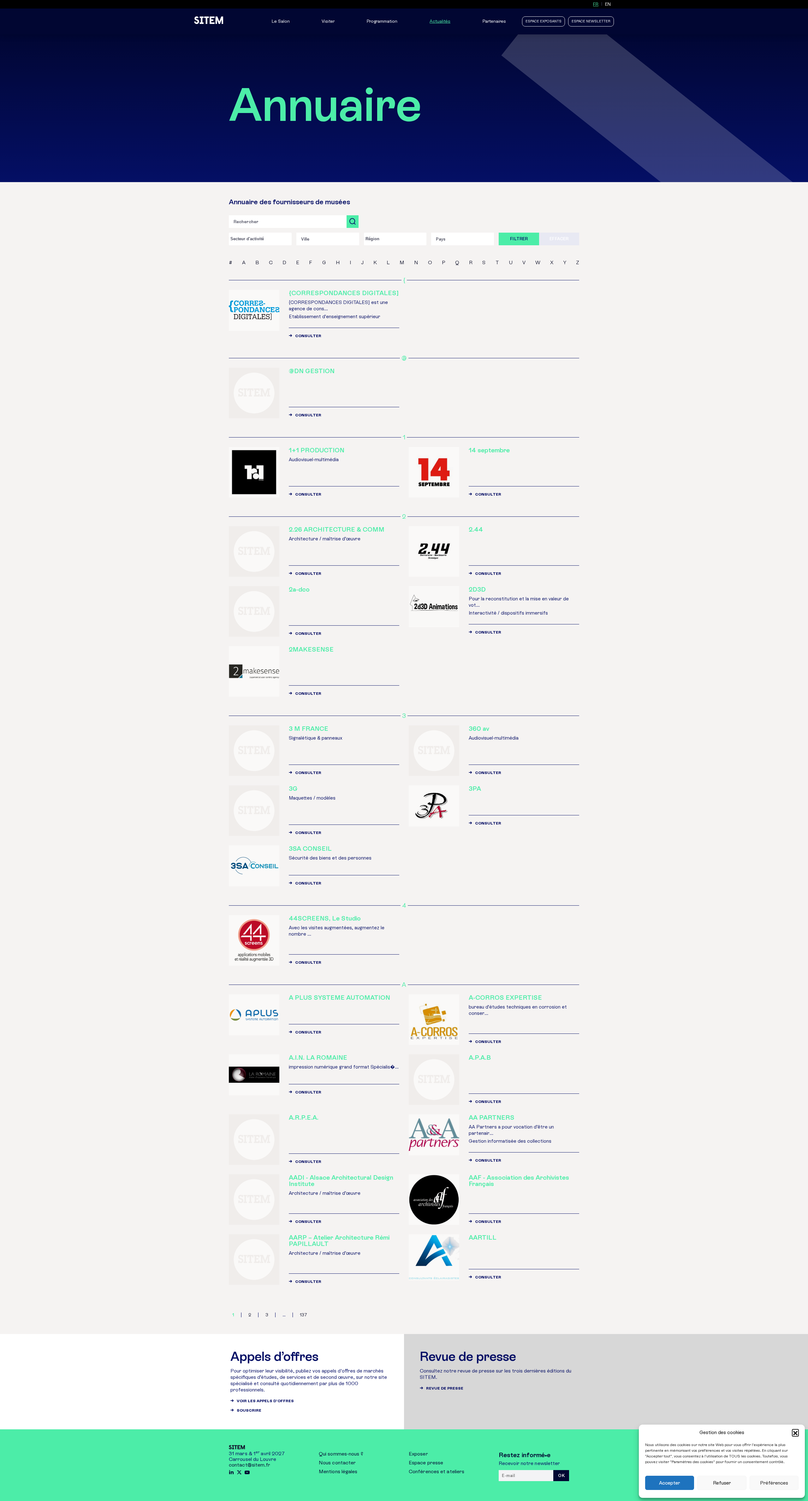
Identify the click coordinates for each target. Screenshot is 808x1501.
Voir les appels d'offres (265, 1401)
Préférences (774, 1483)
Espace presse (426, 1463)
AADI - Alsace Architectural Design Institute (341, 1181)
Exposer (418, 1454)
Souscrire (249, 1410)
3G (293, 788)
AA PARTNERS (491, 1117)
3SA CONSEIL (310, 848)
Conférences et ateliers (436, 1471)
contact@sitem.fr (249, 1465)
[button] (795, 1432)
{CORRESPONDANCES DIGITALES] (344, 293)
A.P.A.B (480, 1057)
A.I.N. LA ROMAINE (318, 1057)
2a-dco (299, 589)
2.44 (476, 529)
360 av (479, 728)
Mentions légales (338, 1471)
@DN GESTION (312, 371)
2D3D (477, 589)
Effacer (559, 238)
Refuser (722, 1483)
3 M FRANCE (308, 728)
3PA (475, 788)
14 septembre (489, 450)
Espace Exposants (543, 21)
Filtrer (519, 238)
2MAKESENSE (311, 649)
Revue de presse (444, 1388)
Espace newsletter (591, 21)
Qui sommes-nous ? (341, 1454)
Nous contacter (337, 1463)
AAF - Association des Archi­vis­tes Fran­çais (519, 1181)
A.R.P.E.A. (303, 1117)
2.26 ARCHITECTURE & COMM (336, 529)
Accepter (669, 1483)
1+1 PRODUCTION (316, 450)
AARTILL (482, 1237)
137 (303, 1315)
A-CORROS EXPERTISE (505, 997)
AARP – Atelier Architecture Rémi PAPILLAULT (339, 1241)
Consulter (308, 336)
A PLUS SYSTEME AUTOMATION (339, 997)
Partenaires (494, 21)
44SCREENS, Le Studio (325, 918)
